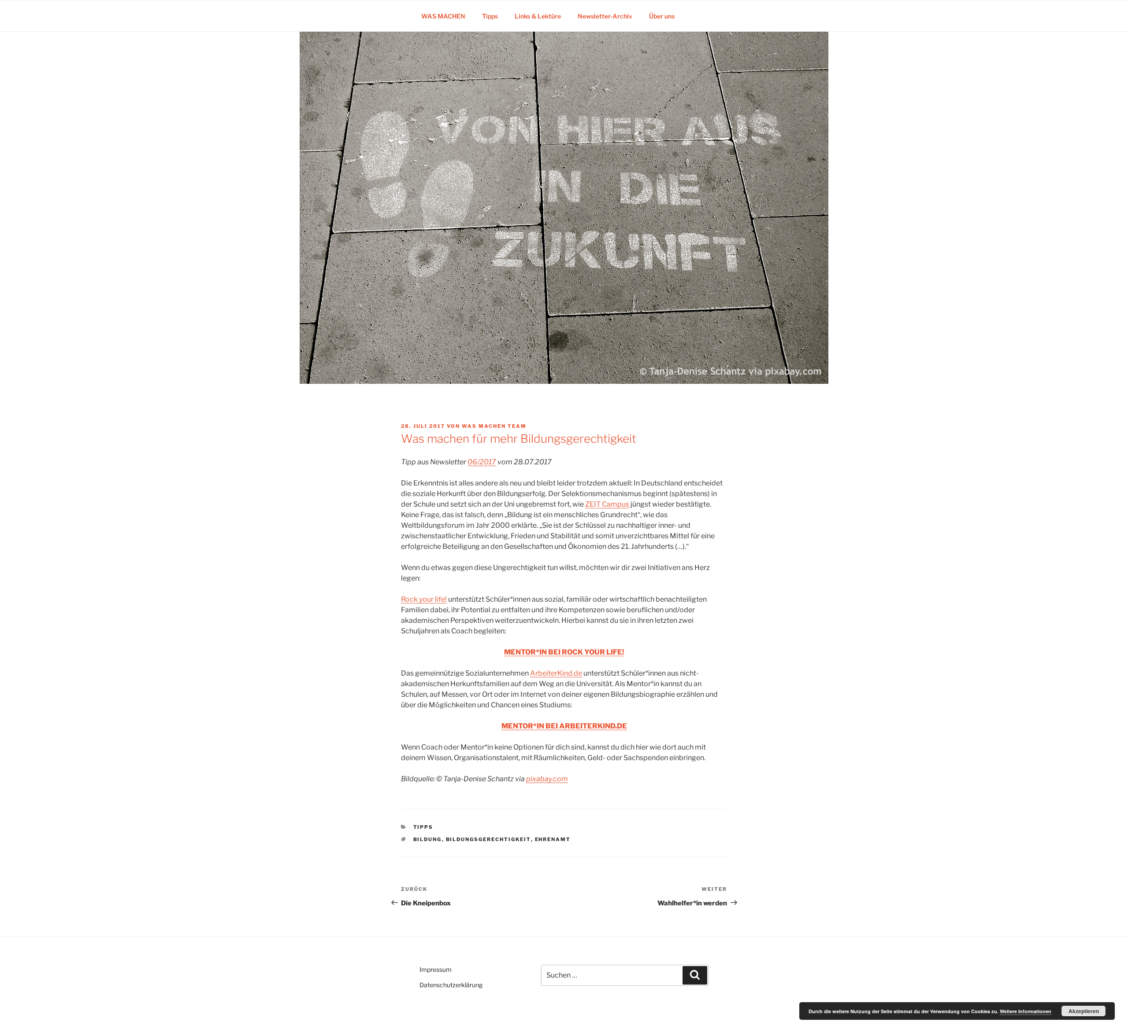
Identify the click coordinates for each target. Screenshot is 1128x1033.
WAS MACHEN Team (494, 426)
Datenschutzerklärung (450, 985)
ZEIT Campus (607, 504)
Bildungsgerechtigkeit (488, 839)
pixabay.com (547, 779)
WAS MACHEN (443, 16)
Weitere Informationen (1025, 1011)
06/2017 (482, 462)
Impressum (435, 969)
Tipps (490, 16)
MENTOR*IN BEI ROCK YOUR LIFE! (564, 652)
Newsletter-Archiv (605, 16)
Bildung (427, 839)
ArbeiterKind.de (556, 673)
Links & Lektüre (538, 16)
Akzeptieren (1084, 1011)
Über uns (662, 16)
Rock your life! (424, 599)
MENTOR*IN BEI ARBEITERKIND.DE (564, 726)
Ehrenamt (553, 839)
